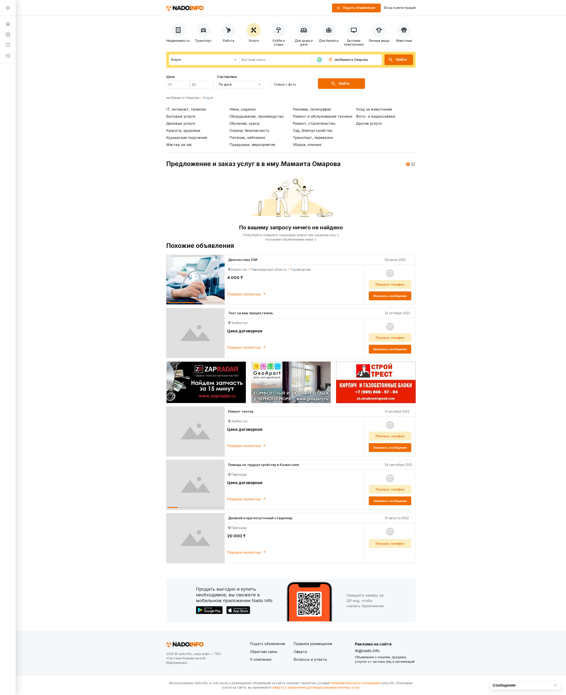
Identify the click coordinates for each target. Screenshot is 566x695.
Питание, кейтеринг (247, 137)
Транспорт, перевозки (313, 137)
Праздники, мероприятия (252, 144)
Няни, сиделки (242, 109)
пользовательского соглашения (355, 683)
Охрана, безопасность (249, 130)
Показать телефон (390, 284)
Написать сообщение (390, 296)
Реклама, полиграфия (312, 109)
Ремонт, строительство (314, 123)
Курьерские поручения (186, 137)
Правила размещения (313, 643)
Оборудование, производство (256, 116)
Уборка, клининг (307, 144)
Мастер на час (179, 144)
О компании (260, 659)
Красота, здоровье (183, 130)
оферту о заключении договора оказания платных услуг (316, 687)
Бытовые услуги (180, 116)
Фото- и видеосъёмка (375, 116)
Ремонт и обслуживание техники (322, 116)
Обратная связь (263, 651)
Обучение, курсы (244, 123)
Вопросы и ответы (310, 659)
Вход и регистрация (400, 8)
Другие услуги (369, 123)
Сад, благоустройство (313, 130)
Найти (401, 59)
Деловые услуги (180, 123)
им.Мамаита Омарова (182, 98)
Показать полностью (244, 294)
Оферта (300, 651)
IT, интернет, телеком (186, 109)
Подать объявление (267, 643)
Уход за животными (374, 109)
